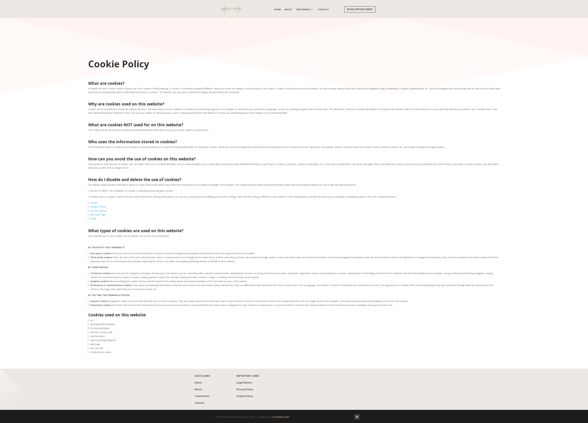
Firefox (93, 202)
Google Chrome (98, 206)
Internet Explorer (98, 210)
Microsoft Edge (98, 214)
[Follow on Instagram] (357, 417)
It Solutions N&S (280, 416)
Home (277, 9)
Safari (93, 218)
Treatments (303, 9)
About (288, 9)
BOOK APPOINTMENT (360, 9)
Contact (323, 9)
